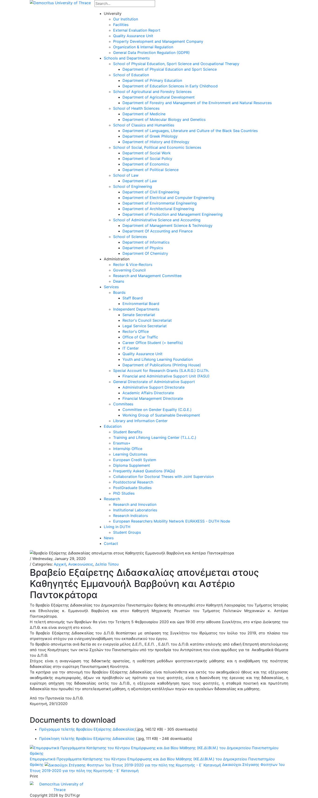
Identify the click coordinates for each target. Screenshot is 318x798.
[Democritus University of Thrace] (60, 2)
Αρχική (60, 564)
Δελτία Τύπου (107, 564)
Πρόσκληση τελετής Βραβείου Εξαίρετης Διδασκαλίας (87, 738)
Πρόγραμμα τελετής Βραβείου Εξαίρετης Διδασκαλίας (87, 729)
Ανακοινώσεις (80, 564)
